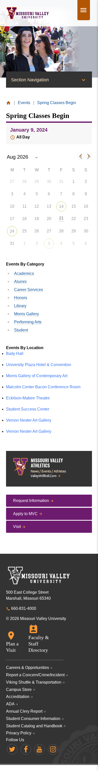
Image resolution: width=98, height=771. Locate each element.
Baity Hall (14, 353)
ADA (10, 704)
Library (20, 306)
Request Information (31, 500)
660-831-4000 (23, 608)
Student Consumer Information (33, 718)
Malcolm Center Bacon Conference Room (43, 387)
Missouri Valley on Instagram (53, 749)
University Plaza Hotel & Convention (38, 365)
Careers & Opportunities (27, 667)
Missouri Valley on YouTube (39, 749)
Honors (20, 298)
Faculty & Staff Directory (38, 644)
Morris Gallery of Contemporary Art (36, 376)
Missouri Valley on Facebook (26, 749)
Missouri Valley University (28, 13)
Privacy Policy (18, 733)
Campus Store (19, 689)
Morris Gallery (26, 314)
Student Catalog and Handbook (34, 726)
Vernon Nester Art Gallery (28, 420)
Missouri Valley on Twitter (12, 749)
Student (21, 330)
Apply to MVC (25, 514)
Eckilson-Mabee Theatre (28, 398)
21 (61, 218)
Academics (24, 273)
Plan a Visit (12, 647)
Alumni (20, 281)
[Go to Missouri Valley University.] (8, 103)
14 (61, 206)
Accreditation (17, 696)
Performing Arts (27, 322)
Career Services (28, 289)
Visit (17, 526)
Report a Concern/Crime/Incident (35, 675)
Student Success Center (27, 409)
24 (12, 231)
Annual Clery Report (24, 711)
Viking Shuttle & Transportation (33, 682)
